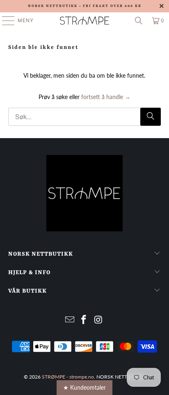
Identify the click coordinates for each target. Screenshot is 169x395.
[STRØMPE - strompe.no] (84, 20)
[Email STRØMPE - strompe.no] (70, 320)
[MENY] (4, 20)
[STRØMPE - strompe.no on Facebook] (84, 320)
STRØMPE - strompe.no (68, 377)
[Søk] (138, 20)
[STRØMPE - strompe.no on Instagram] (98, 320)
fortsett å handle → (105, 96)
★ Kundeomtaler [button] (84, 387)
